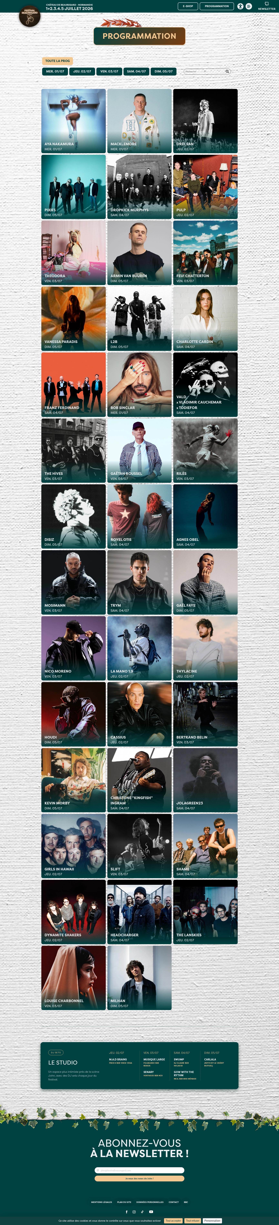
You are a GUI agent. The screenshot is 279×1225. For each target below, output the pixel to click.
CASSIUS (119, 740)
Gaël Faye (185, 608)
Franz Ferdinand (62, 410)
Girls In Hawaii (59, 871)
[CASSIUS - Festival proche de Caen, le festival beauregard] (139, 714)
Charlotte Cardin (194, 344)
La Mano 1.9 (122, 674)
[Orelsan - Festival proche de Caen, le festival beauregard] (205, 121)
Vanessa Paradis (61, 344)
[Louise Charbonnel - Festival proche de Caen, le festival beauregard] (73, 978)
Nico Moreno (58, 674)
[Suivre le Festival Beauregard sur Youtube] (151, 1212)
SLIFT (119, 871)
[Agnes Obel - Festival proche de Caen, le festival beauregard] (205, 516)
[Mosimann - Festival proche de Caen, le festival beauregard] (73, 582)
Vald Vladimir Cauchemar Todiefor (199, 405)
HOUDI (53, 740)
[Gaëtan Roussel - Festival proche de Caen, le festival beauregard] (139, 451)
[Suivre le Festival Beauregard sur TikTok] (142, 1212)
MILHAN (119, 1003)
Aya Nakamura (59, 146)
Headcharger (125, 937)
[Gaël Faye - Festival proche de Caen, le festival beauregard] (205, 582)
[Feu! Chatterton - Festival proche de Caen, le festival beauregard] (205, 253)
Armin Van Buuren (129, 278)
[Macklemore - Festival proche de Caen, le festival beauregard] (139, 121)
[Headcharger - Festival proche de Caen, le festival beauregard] (139, 912)
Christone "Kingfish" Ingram (132, 803)
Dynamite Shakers (63, 937)
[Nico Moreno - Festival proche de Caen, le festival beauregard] (73, 648)
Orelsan (185, 146)
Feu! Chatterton (192, 278)
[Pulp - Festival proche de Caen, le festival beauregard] (205, 187)
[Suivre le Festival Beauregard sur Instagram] (134, 1212)
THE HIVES (54, 476)
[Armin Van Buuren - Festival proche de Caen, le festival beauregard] (139, 253)
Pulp (185, 212)
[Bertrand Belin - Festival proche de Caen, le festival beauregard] (205, 714)
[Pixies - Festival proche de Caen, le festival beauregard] (73, 187)
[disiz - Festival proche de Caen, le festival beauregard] (73, 516)
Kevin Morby (57, 805)
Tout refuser (192, 1220)
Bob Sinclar (123, 410)
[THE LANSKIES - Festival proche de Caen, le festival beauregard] (205, 912)
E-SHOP (188, 6)
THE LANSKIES (189, 937)
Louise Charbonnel (64, 1003)
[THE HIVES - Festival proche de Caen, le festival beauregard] (73, 451)
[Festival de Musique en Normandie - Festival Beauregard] (30, 16)
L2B (119, 344)
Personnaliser (212, 1220)
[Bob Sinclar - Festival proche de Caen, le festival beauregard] (139, 384)
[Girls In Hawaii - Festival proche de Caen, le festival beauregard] (73, 846)
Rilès (185, 476)
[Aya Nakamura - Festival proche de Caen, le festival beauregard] (73, 121)
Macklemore (124, 146)
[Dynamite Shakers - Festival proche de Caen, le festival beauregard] (73, 912)
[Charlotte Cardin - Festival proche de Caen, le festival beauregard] (205, 319)
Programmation (217, 6)
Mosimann (55, 608)
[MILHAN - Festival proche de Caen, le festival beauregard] (139, 978)
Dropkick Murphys (130, 212)
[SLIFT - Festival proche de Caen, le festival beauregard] (139, 846)
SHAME (185, 871)
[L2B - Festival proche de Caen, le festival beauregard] (139, 319)
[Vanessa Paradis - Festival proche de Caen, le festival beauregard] (73, 319)
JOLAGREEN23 (189, 805)
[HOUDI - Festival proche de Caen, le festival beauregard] (73, 714)
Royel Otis (121, 542)
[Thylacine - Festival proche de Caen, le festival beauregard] (205, 648)
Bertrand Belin (191, 740)
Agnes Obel (187, 542)
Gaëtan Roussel (126, 476)
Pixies (53, 212)
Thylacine (186, 674)
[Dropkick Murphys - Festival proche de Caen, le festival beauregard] (139, 187)
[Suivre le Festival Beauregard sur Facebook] (126, 1212)
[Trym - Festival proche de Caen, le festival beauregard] (139, 582)
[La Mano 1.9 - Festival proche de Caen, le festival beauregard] (139, 648)
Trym (120, 608)
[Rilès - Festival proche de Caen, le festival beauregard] (205, 451)
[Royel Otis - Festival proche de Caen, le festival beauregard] (139, 516)
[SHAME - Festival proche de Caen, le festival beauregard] (205, 846)
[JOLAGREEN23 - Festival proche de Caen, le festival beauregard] (205, 780)
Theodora (55, 278)
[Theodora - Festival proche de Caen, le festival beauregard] (73, 253)
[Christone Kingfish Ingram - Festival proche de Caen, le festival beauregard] (139, 780)
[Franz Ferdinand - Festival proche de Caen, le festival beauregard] (73, 384)
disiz (53, 542)
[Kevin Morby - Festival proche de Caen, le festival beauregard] (73, 780)
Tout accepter (173, 1220)
